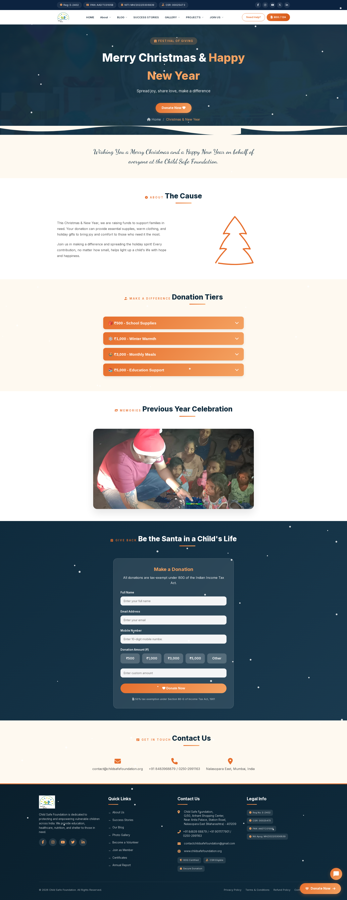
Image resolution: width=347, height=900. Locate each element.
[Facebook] (258, 5)
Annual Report (121, 865)
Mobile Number (131, 630)
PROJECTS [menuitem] (193, 17)
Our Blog (118, 827)
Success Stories (122, 820)
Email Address (130, 611)
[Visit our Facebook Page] (43, 842)
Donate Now (172, 108)
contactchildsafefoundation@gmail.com (209, 843)
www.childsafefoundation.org (203, 851)
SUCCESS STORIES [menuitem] (146, 17)
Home (156, 119)
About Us (118, 812)
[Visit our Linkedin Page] (83, 842)
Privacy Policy (232, 889)
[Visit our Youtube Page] (63, 842)
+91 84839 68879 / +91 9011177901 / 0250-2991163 (207, 833)
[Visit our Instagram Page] (53, 842)
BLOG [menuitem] (120, 17)
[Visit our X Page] (73, 842)
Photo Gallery (121, 835)
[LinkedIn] (287, 5)
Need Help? (253, 17)
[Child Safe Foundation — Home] (63, 17)
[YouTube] (272, 5)
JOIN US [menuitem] (215, 17)
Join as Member (122, 850)
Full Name (127, 592)
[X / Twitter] (280, 5)
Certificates (119, 857)
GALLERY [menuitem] (171, 17)
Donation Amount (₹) (134, 649)
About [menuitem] (104, 17)
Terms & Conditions (257, 889)
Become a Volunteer (125, 842)
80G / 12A (280, 17)
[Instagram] (265, 5)
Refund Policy (282, 889)
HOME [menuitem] (90, 17)
